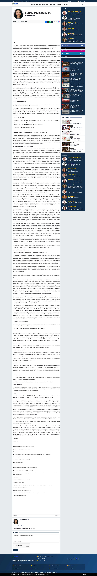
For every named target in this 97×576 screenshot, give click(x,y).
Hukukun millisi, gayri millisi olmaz (75, 29)
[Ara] (82, 4)
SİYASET (50, 572)
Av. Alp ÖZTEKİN (71, 38)
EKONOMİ (55, 572)
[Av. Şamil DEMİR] (64, 18)
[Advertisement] (36, 32)
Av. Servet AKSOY (71, 190)
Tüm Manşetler (35, 568)
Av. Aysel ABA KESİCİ (72, 22)
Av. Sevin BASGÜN (30, 15)
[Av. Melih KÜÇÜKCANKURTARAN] (64, 12)
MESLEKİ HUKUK (45, 4)
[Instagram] (72, 559)
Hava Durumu (35, 565)
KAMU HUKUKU (53, 4)
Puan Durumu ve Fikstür (18, 568)
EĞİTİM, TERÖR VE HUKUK (73, 197)
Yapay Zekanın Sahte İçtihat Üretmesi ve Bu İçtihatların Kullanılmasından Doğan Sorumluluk (75, 41)
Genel (72, 120)
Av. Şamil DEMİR (71, 16)
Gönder (15, 549)
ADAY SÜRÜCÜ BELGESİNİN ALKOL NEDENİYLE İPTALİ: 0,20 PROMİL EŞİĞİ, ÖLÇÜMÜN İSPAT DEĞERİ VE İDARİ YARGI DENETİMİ (75, 13)
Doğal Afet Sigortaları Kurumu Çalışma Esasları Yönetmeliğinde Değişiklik (76, 128)
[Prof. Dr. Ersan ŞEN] (64, 29)
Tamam (84, 574)
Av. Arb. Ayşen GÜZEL (72, 206)
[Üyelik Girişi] (84, 1)
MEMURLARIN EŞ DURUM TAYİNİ (75, 192)
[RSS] (78, 559)
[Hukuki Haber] (15, 4)
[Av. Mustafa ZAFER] (64, 202)
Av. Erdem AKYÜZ (71, 196)
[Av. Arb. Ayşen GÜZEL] (64, 207)
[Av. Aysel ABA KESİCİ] (64, 23)
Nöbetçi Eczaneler (18, 565)
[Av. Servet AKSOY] (64, 191)
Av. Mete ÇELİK (71, 33)
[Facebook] (68, 559)
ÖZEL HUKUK (60, 4)
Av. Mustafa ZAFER (72, 201)
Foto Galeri (16, 1)
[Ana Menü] (84, 4)
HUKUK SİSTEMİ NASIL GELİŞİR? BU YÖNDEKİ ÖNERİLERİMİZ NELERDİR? (75, 209)
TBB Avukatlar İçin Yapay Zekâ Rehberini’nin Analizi (74, 19)
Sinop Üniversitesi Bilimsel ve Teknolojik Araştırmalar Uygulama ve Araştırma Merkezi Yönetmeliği (76, 134)
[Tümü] (83, 8)
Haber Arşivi (70, 568)
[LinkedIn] (74, 559)
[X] (70, 559)
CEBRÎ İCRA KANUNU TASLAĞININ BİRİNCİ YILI (75, 203)
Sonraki (57, 515)
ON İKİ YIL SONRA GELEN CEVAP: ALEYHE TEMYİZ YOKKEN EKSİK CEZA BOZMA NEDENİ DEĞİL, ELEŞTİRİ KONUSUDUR (75, 35)
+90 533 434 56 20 (41, 558)
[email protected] (50, 556)
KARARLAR (38, 4)
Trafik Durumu (70, 565)
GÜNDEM (47, 572)
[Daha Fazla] (52, 22)
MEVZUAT (66, 4)
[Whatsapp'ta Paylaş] (50, 22)
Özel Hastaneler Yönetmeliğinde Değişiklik (75, 139)
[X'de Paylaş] (48, 22)
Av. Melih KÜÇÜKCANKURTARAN (74, 11)
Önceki (15, 515)
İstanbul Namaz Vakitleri (55, 565)
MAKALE (33, 4)
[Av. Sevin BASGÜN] (18, 13)
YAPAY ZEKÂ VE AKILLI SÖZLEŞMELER (22, 528)
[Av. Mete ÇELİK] (64, 34)
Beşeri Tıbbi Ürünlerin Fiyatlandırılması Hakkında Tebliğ (76, 122)
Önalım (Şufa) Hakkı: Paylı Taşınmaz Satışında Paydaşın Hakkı (75, 24)
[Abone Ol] (59, 21)
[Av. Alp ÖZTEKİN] (64, 40)
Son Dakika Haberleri (54, 568)
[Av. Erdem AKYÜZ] (64, 197)
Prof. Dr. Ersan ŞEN (72, 28)
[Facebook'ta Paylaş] (46, 22)
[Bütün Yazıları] (58, 525)
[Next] (76, 559)
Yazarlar (29, 1)
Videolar (23, 1)
